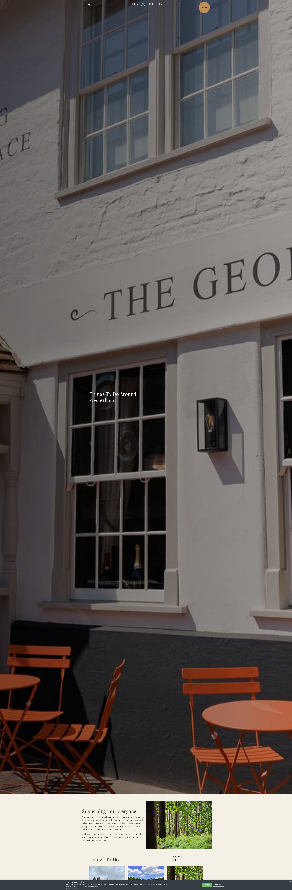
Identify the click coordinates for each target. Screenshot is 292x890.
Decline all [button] (218, 885)
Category (176, 857)
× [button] (290, 881)
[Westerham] (146, 5)
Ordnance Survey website (110, 829)
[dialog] (146, 885)
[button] (117, 888)
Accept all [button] (207, 885)
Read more (97, 886)
